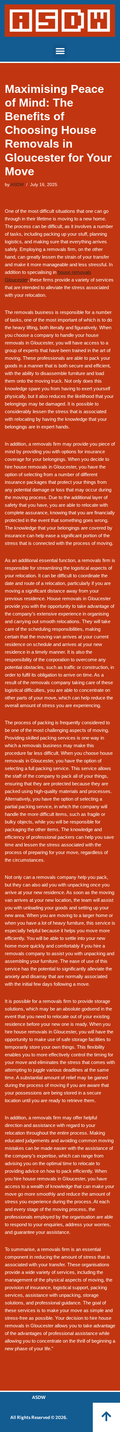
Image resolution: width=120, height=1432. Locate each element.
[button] (60, 51)
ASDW (17, 184)
